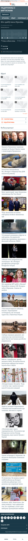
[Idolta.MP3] (21, 79)
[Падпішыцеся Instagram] (21, 517)
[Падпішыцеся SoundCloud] (18, 517)
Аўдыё (13, 18)
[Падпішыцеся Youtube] (11, 517)
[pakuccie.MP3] (7, 79)
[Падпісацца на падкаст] (14, 517)
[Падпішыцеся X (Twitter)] (8, 517)
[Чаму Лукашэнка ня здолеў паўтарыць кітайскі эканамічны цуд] (14, 204)
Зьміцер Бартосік (5, 27)
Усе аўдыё (25, 113)
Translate (22, 1)
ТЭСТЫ (14, 539)
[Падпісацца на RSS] (2, 521)
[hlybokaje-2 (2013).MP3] (21, 104)
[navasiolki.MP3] (21, 92)
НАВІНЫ (6, 539)
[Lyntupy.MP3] (7, 92)
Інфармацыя (22, 18)
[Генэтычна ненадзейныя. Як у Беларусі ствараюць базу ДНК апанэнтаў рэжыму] (14, 161)
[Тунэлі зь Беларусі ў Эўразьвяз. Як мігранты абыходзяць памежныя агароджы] (14, 447)
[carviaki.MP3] (7, 104)
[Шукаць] (23, 539)
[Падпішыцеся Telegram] (24, 517)
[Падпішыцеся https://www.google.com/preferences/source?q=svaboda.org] (2, 517)
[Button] (4, 46)
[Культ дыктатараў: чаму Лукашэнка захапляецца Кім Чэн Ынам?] (14, 183)
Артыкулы (5, 18)
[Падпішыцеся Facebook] (5, 517)
